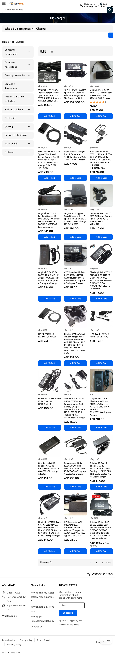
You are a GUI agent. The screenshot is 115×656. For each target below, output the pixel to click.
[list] (52, 51)
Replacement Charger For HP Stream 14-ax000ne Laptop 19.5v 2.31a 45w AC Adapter (75, 155)
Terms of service (44, 640)
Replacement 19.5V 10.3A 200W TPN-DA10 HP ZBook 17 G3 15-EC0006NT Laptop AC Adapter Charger (75, 468)
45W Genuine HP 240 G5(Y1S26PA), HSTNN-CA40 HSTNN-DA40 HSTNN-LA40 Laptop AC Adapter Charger (75, 278)
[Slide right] (110, 35)
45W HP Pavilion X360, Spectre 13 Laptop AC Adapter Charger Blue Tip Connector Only (75, 93)
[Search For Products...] (110, 10)
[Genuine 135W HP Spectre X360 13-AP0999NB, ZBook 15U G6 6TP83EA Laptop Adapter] (49, 445)
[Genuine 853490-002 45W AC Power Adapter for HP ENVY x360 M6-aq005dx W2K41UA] (101, 195)
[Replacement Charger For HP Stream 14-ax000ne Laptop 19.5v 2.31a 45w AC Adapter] (75, 133)
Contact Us (37, 626)
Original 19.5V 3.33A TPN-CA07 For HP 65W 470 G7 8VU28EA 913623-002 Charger (101, 93)
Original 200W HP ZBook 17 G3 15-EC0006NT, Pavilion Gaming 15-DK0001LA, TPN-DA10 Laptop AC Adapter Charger (101, 470)
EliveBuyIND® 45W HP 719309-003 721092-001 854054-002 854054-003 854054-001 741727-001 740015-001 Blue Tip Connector (101, 280)
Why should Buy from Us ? (42, 608)
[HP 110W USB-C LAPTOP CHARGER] (49, 316)
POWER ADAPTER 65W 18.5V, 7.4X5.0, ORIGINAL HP (49, 401)
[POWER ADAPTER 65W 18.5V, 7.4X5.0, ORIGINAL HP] (49, 380)
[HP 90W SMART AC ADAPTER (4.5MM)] (101, 316)
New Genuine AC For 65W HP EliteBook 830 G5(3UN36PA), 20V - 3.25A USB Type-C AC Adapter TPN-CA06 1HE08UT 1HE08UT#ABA (101, 159)
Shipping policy (14, 644)
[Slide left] (4, 35)
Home (5, 41)
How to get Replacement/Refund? (42, 618)
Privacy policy (26, 640)
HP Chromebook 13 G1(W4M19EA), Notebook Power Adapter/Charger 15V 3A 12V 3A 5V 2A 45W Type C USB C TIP (74, 529)
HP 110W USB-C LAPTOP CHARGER (47, 335)
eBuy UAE (16, 652)
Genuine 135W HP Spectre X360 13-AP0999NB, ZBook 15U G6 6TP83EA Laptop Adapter (49, 468)
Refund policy (8, 640)
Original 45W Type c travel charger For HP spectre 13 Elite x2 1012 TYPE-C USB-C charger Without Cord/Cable (49, 95)
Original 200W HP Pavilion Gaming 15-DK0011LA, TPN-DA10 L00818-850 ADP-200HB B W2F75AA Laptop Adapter (49, 220)
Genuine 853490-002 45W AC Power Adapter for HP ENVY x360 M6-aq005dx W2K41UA (101, 219)
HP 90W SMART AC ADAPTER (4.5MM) (99, 335)
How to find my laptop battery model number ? (43, 596)
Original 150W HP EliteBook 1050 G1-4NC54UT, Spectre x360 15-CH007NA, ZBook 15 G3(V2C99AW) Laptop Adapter (100, 406)
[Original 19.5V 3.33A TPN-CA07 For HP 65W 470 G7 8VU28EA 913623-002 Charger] (101, 72)
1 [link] (90, 562)
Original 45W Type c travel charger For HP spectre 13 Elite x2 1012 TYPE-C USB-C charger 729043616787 (75, 219)
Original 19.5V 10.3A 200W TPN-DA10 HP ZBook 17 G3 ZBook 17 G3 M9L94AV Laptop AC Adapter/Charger (48, 278)
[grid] (43, 51)
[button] (5, 3)
